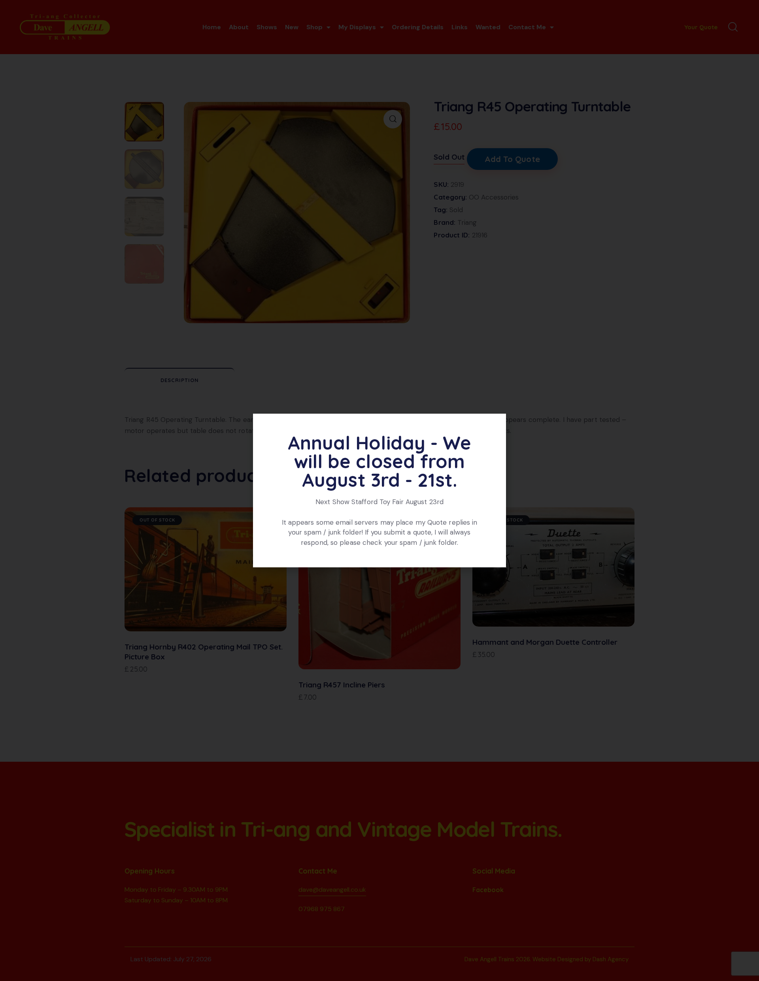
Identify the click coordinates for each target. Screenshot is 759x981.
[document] (379, 490)
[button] (495, 424)
